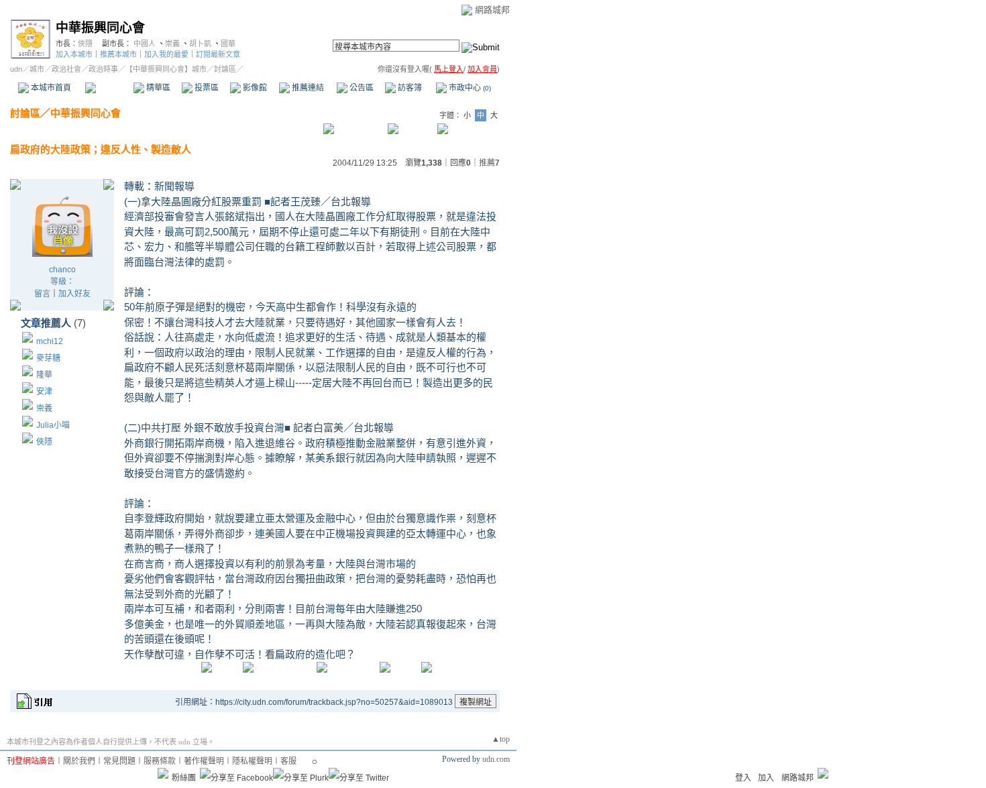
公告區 (360, 88)
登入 (743, 778)
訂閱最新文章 (218, 54)
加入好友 (74, 293)
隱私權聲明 (252, 761)
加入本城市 (74, 54)
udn (16, 69)
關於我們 (79, 761)
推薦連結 (307, 88)
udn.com (496, 759)
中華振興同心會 (100, 28)
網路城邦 (492, 10)
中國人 (144, 44)
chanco (62, 269)
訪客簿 (409, 88)
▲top (501, 739)
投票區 (206, 88)
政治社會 (66, 69)
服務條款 (160, 761)
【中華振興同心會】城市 (166, 69)
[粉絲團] (163, 773)
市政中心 (469, 88)
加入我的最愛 (166, 54)
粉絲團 (184, 778)
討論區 (109, 88)
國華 (228, 44)
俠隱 (85, 44)
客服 (288, 761)
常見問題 (119, 761)
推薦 (489, 163)
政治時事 (103, 69)
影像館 (254, 88)
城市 (37, 69)
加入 (766, 778)
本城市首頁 (50, 88)
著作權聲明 (204, 761)
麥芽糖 (48, 358)
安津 (44, 391)
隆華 (44, 375)
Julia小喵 (53, 425)
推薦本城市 (118, 54)
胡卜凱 (200, 44)
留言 (42, 293)
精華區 (157, 88)
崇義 (172, 44)
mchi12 (49, 341)
